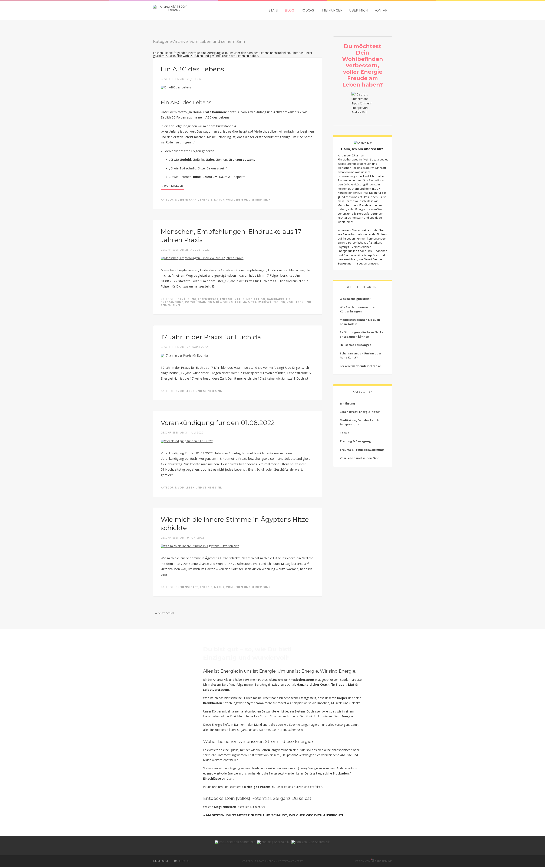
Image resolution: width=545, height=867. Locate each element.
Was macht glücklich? (355, 299)
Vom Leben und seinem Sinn (248, 199)
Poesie (190, 302)
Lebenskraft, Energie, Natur (201, 199)
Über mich (358, 10)
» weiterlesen (172, 185)
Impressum (160, 861)
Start (273, 10)
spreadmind (383, 861)
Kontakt (381, 10)
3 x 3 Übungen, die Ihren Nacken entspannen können (362, 334)
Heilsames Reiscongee (355, 345)
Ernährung (187, 299)
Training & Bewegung (215, 302)
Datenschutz (183, 861)
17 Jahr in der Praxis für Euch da (211, 337)
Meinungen (332, 10)
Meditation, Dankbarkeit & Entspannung (359, 422)
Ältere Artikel (164, 612)
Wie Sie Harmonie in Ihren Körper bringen (358, 309)
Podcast (308, 10)
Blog (289, 10)
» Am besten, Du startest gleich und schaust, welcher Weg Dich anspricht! (273, 815)
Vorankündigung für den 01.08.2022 (218, 423)
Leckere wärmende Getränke (360, 366)
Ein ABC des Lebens (192, 69)
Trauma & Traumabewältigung (260, 302)
